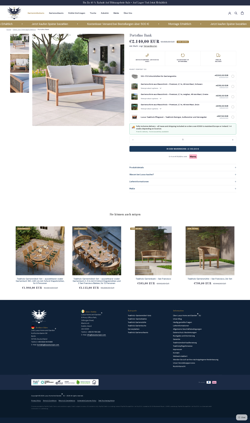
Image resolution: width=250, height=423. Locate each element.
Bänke (116, 13)
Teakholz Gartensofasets (138, 332)
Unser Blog (177, 319)
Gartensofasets (56, 13)
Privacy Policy (36, 400)
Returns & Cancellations (67, 400)
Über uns (128, 13)
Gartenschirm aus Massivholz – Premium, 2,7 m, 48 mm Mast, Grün (170, 105)
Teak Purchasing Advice (106, 400)
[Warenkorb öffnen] (242, 12)
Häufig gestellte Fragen (182, 322)
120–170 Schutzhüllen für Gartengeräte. (159, 76)
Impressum (177, 349)
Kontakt (176, 353)
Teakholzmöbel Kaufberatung (185, 343)
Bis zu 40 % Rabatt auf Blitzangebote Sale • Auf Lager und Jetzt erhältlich (125, 3)
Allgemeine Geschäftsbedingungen (187, 329)
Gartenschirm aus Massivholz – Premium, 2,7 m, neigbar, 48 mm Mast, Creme (174, 94)
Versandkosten (150, 46)
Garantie (176, 339)
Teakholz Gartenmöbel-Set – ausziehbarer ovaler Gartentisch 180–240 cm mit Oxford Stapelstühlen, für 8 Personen (40, 281)
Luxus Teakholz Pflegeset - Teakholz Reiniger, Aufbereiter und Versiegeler (174, 117)
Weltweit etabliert (180, 356)
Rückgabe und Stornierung (184, 336)
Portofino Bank (43, 29)
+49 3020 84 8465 (45, 342)
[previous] (8, 255)
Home (9, 29)
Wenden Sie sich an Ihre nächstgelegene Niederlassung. (196, 359)
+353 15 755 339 (94, 332)
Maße (132, 188)
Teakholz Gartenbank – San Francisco (153, 279)
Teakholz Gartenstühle (137, 322)
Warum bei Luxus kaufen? (141, 174)
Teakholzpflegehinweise (182, 346)
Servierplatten (133, 329)
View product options (149, 88)
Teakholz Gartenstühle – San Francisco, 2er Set (210, 279)
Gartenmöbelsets (36, 13)
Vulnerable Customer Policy (86, 400)
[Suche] (236, 13)
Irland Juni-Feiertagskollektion (24, 29)
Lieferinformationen (139, 181)
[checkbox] (232, 76)
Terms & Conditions (50, 400)
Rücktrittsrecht (179, 366)
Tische (93, 13)
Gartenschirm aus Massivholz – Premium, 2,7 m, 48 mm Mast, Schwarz (171, 84)
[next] (242, 255)
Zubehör (105, 13)
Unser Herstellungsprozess (184, 363)
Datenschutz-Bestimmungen (185, 332)
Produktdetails (136, 167)
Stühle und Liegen (76, 13)
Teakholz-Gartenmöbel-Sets (139, 315)
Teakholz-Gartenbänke (137, 319)
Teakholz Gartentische (137, 326)
